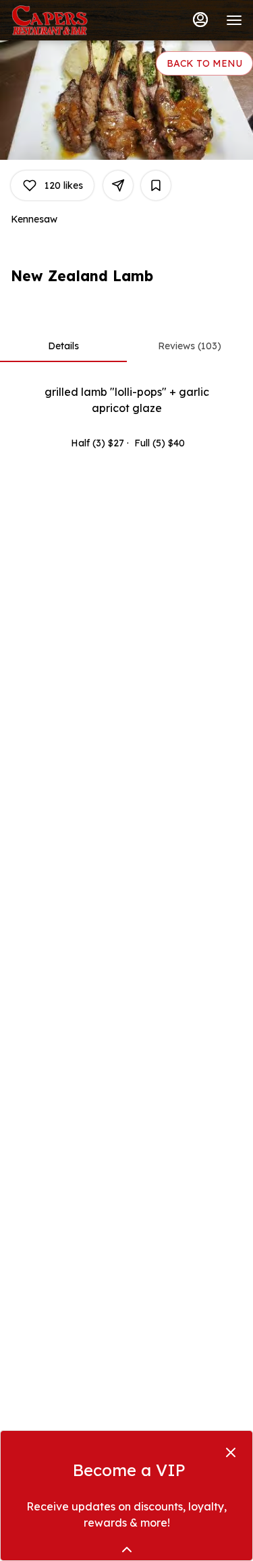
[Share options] (118, 185)
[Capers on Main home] (71, 20)
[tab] (63, 346)
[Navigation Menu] (234, 20)
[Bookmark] (156, 185)
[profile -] (200, 19)
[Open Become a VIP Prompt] (127, 1549)
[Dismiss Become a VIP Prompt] (231, 1452)
